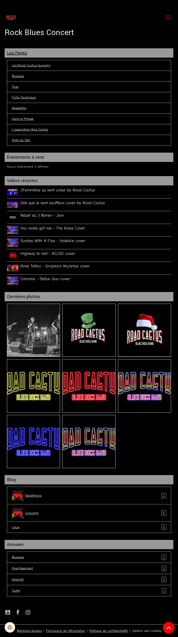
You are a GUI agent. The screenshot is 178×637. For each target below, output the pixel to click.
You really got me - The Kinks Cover (52, 228)
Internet (88, 580)
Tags (15, 87)
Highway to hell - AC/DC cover (47, 253)
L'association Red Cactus (30, 129)
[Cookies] (10, 627)
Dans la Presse (23, 119)
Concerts (95, 513)
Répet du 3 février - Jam (42, 215)
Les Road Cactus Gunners (31, 65)
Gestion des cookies (146, 631)
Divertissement (88, 568)
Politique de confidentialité (108, 631)
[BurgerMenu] (168, 17)
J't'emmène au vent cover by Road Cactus (57, 190)
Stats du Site (21, 140)
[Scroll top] (169, 628)
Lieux (88, 527)
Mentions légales (29, 631)
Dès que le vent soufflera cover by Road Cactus (62, 202)
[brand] (12, 17)
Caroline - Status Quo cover (45, 278)
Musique (18, 76)
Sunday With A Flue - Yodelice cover (52, 240)
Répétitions (95, 495)
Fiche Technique (24, 97)
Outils (88, 591)
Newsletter (19, 108)
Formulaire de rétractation (65, 631)
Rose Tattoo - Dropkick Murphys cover (55, 266)
